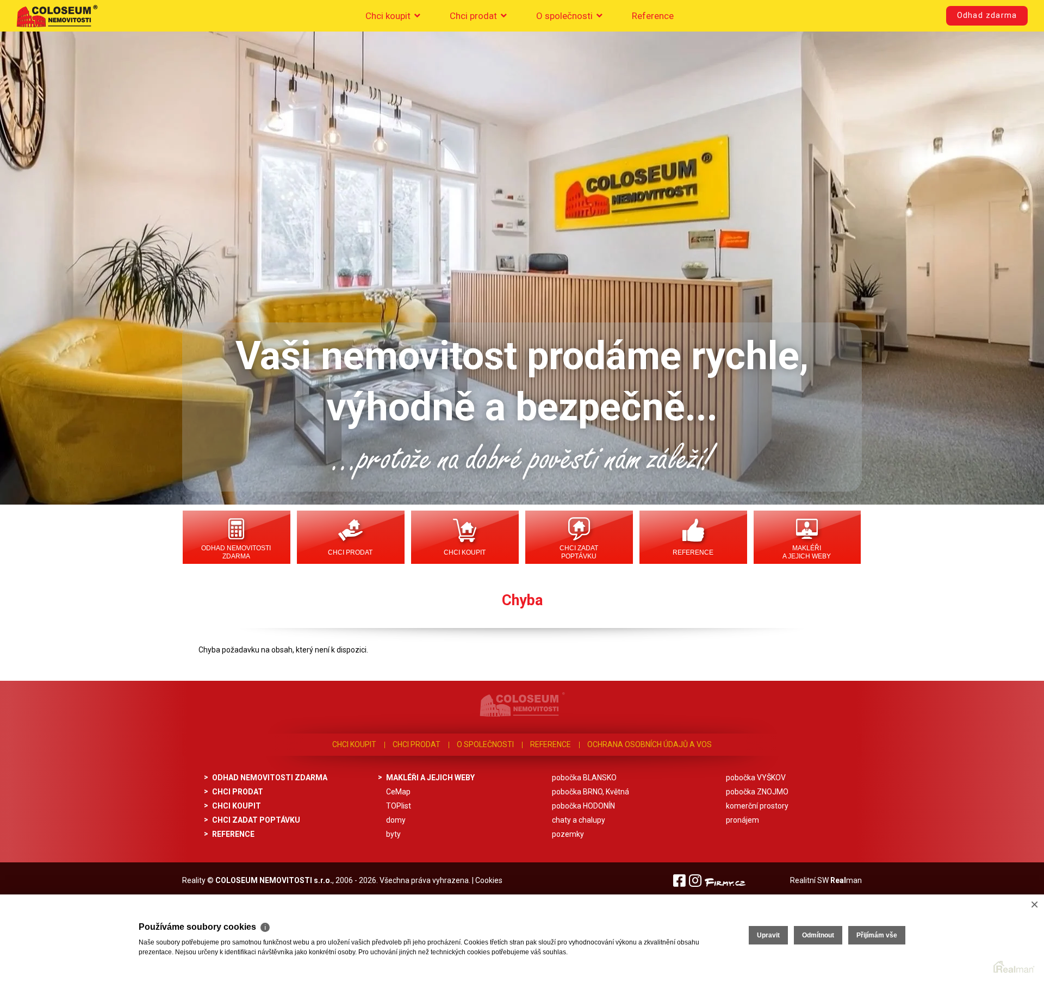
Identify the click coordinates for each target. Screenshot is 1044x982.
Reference (653, 15)
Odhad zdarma (987, 15)
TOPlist (398, 805)
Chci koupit (389, 15)
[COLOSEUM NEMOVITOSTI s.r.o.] (57, 15)
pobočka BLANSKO (584, 777)
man (846, 880)
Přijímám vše (876, 935)
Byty (393, 834)
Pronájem (742, 820)
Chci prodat (474, 15)
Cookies (488, 880)
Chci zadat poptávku (579, 552)
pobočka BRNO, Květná (590, 791)
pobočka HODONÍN (583, 805)
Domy (396, 820)
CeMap (398, 791)
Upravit (768, 935)
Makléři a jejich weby (806, 552)
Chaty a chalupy (578, 820)
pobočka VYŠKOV (756, 777)
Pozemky (568, 834)
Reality (194, 880)
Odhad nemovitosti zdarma (236, 552)
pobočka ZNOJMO (757, 791)
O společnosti (565, 15)
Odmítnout (818, 935)
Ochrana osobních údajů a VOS (649, 744)
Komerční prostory (757, 805)
